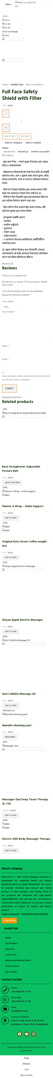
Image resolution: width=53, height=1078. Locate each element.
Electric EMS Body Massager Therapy (26, 839)
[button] (11, 518)
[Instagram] (33, 1034)
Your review (8, 312)
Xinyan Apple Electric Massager (22, 620)
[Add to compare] (5, 461)
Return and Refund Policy (18, 960)
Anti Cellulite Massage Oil (18, 694)
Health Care (17, 84)
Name (5, 346)
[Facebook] (19, 1034)
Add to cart (10, 136)
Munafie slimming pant (17, 725)
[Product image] (23, 436)
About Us (9, 949)
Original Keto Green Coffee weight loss (24, 543)
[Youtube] (26, 1034)
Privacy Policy (12, 966)
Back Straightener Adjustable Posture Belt (21, 468)
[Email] (5, 1009)
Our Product (11, 943)
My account (11, 972)
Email (5, 359)
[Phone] (5, 989)
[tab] (9, 152)
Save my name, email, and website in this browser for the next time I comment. (26, 378)
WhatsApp (16, 997)
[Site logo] (26, 4)
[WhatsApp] (5, 999)
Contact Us (10, 955)
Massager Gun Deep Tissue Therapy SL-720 (25, 801)
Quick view (13, 461)
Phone (14, 988)
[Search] (48, 4)
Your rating (8, 301)
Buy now (25, 136)
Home (5, 84)
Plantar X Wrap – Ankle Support (23, 506)
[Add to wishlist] (20, 461)
